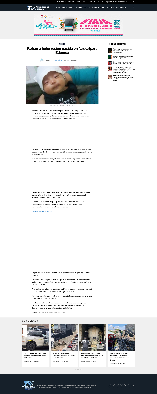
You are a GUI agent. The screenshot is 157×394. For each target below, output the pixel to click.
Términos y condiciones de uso (72, 385)
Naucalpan (57, 312)
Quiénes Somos (85, 385)
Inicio (58, 7)
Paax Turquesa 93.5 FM (126, 2)
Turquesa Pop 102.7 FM (95, 2)
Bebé (39, 312)
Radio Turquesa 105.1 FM (65, 2)
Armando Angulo (28, 361)
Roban (63, 312)
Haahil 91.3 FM (80, 2)
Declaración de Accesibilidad (55, 385)
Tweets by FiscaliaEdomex (42, 211)
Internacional (121, 7)
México (87, 7)
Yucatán (79, 7)
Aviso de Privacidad (42, 385)
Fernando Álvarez (58, 60)
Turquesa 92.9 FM (111, 2)
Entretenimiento (98, 7)
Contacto (93, 385)
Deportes (110, 7)
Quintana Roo (67, 7)
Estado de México (47, 312)
